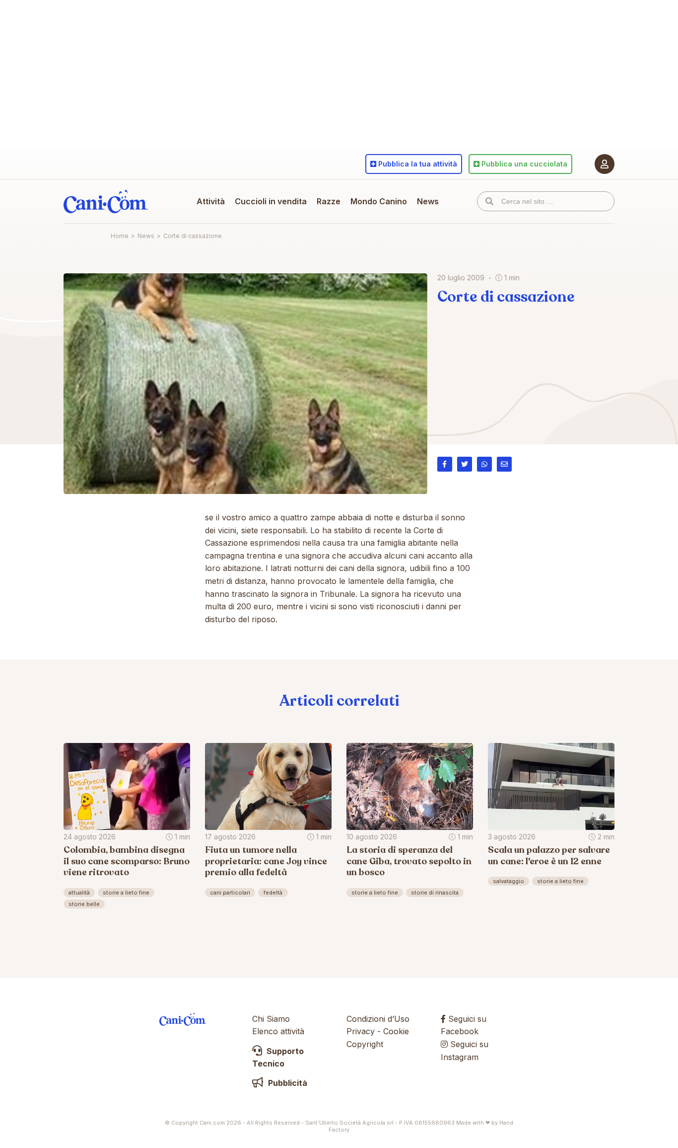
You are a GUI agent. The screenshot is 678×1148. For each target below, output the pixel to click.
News (428, 201)
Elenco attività (278, 1031)
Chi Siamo (271, 1019)
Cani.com (106, 201)
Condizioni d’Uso (377, 1019)
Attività (211, 201)
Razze (328, 201)
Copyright (364, 1044)
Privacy (360, 1031)
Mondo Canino (378, 201)
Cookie (396, 1031)
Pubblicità (286, 1083)
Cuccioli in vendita (271, 201)
